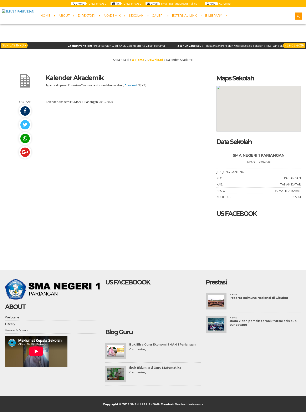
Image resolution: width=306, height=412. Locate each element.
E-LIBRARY (213, 16)
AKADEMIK (112, 16)
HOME (45, 16)
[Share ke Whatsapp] (25, 138)
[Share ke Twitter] (25, 124)
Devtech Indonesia (189, 404)
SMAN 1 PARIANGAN (144, 404)
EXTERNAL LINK (184, 16)
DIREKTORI (86, 16)
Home (139, 60)
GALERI (158, 16)
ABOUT (64, 16)
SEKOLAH (136, 16)
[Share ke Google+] (25, 152)
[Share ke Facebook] (25, 111)
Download (155, 60)
